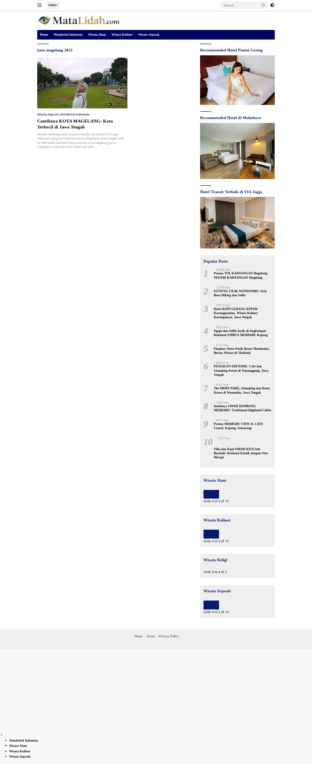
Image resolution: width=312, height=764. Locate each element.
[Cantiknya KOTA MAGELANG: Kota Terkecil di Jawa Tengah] (82, 83)
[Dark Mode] (272, 5)
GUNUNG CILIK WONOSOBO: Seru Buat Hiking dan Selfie (240, 293)
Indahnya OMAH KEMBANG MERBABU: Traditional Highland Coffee (242, 408)
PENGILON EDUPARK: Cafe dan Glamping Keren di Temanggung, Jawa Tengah (241, 370)
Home (44, 34)
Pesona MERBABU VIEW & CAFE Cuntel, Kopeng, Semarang (238, 426)
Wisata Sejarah (148, 34)
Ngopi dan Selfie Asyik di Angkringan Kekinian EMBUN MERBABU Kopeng (241, 333)
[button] (263, 5)
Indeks (52, 5)
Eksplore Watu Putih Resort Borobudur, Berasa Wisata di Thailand (242, 351)
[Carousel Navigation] (237, 494)
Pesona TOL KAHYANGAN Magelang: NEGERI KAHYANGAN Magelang (241, 275)
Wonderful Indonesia (68, 34)
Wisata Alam (97, 34)
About (150, 636)
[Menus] (40, 5)
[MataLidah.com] (79, 20)
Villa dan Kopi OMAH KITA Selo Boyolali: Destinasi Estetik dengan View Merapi (241, 453)
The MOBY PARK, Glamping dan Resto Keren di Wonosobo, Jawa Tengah (242, 390)
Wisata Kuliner (122, 34)
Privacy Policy (169, 636)
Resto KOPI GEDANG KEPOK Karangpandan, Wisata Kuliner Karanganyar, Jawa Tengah (236, 313)
